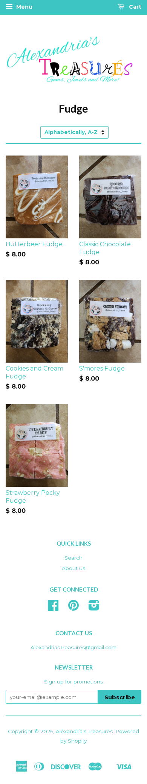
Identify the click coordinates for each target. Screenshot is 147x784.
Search (73, 558)
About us (73, 568)
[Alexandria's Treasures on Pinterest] (73, 608)
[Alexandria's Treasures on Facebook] (53, 608)
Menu (23, 6)
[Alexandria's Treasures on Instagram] (94, 608)
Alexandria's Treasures (84, 731)
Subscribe (119, 697)
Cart (134, 6)
